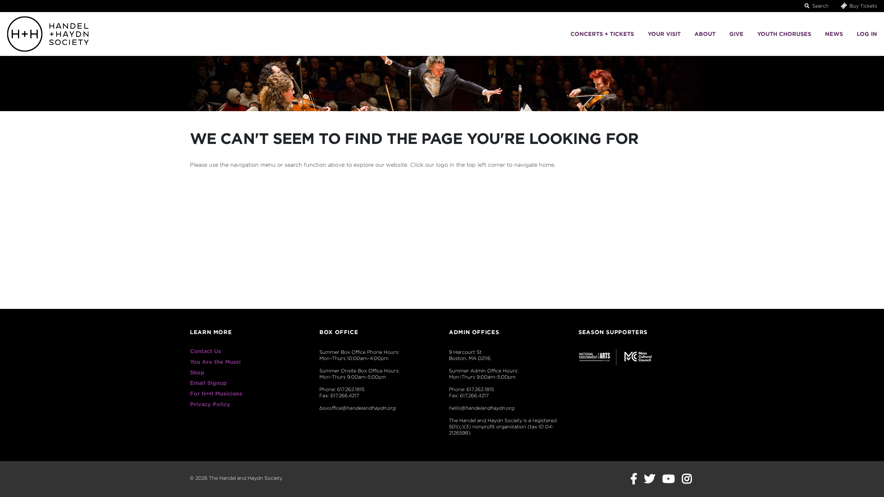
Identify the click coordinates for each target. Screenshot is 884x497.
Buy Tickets (862, 6)
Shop (197, 372)
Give (736, 34)
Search (820, 6)
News (834, 34)
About (704, 34)
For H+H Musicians (216, 393)
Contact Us (205, 351)
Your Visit (664, 34)
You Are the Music (215, 362)
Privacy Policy (210, 404)
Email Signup (208, 383)
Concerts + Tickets (602, 34)
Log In (867, 34)
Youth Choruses (784, 34)
